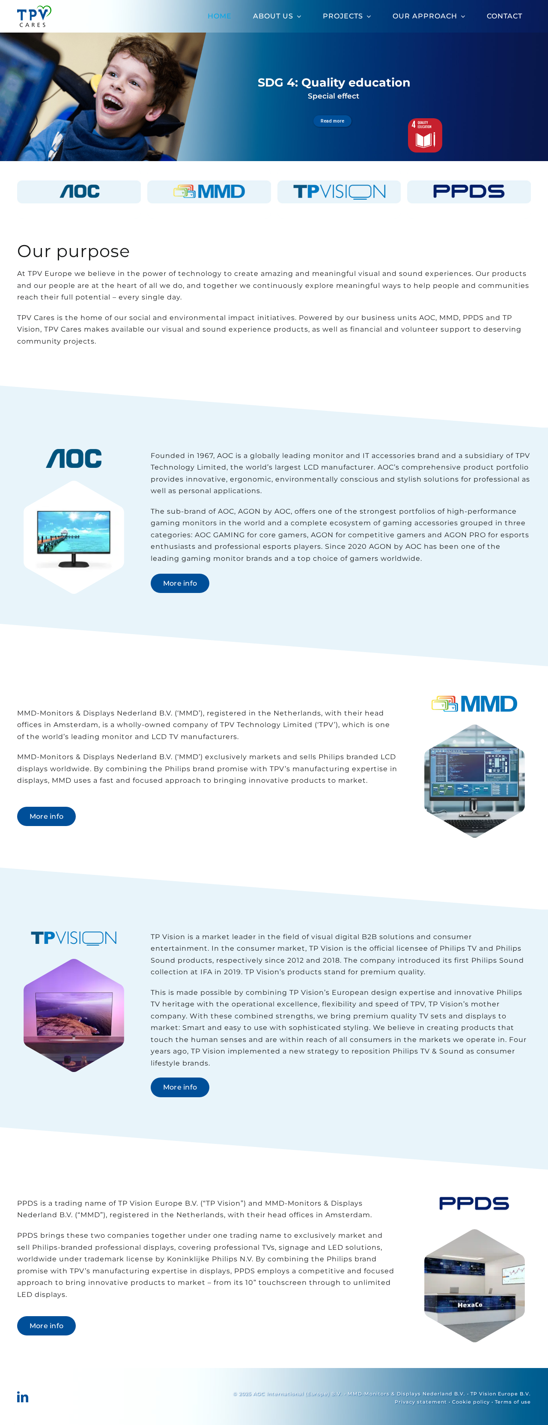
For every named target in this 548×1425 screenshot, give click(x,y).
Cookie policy (471, 1402)
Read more (332, 121)
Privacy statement (421, 1402)
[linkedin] (23, 1396)
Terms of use (513, 1402)
